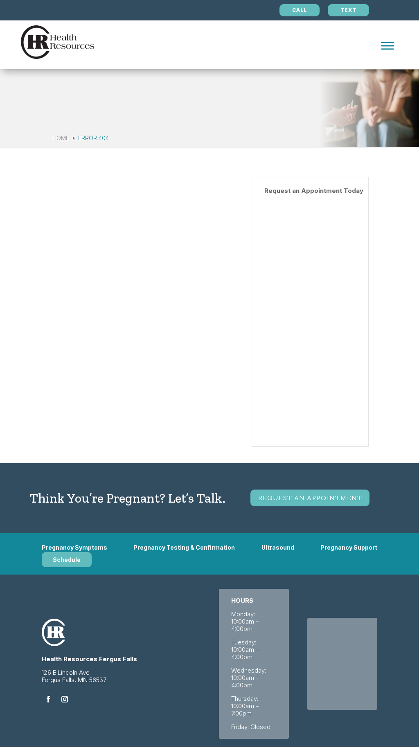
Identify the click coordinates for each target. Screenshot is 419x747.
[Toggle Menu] (387, 45)
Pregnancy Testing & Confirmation (184, 548)
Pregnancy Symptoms (74, 548)
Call (299, 10)
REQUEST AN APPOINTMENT (310, 498)
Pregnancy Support (348, 548)
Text (348, 10)
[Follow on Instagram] (64, 699)
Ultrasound (277, 548)
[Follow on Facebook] (48, 699)
